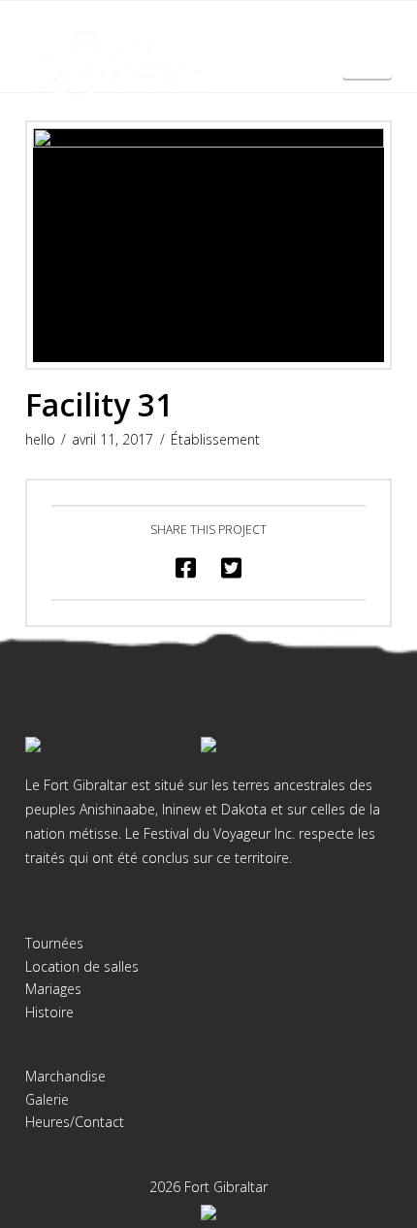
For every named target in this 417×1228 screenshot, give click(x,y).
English (367, 64)
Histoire (49, 1012)
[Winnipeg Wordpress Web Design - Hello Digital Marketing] (208, 1211)
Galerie (47, 1099)
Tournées (54, 943)
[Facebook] (189, 31)
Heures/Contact (74, 1121)
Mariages (53, 988)
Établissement (215, 439)
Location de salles (82, 966)
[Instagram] (227, 31)
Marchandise (65, 1076)
